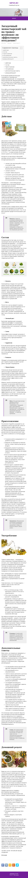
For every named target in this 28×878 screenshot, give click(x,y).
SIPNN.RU (14, 3)
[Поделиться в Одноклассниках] (10, 865)
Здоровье (9, 43)
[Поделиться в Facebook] (2, 865)
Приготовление (7, 53)
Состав (5, 52)
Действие (6, 50)
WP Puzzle (16, 875)
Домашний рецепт (8, 59)
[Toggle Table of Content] (20, 48)
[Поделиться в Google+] (13, 865)
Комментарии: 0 (16, 43)
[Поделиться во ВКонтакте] (6, 865)
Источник (4, 855)
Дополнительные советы (10, 57)
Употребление (7, 55)
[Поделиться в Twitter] (17, 865)
